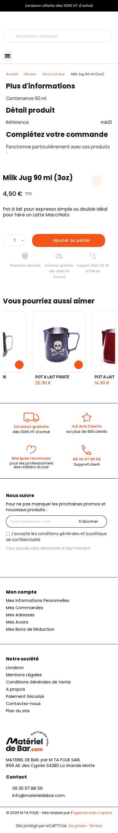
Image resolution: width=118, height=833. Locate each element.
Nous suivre (20, 495)
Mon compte (21, 592)
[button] (68, 240)
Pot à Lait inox (53, 74)
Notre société (22, 659)
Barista (30, 74)
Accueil (12, 74)
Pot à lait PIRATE (52, 376)
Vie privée (77, 825)
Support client (87, 464)
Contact (16, 777)
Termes (95, 825)
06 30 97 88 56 (87, 459)
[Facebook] (20, 559)
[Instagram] (11, 559)
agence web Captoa (92, 812)
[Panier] (32, 20)
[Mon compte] (10, 21)
